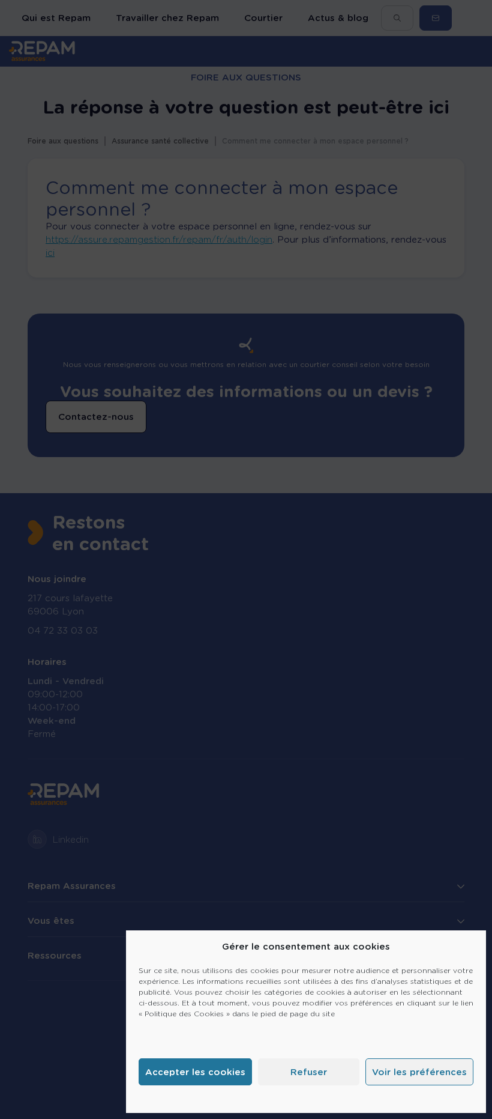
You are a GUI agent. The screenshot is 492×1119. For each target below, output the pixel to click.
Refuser (308, 1072)
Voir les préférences (419, 1072)
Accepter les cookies (195, 1072)
